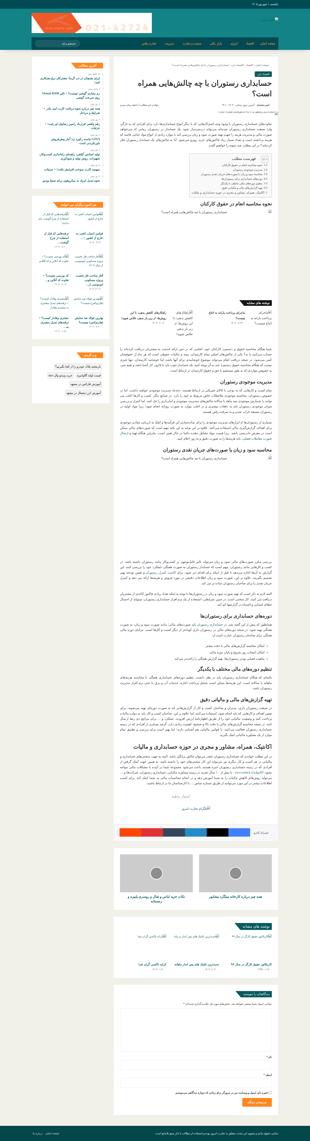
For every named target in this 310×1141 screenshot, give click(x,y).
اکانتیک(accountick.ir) (249, 772)
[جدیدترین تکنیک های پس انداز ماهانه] (196, 947)
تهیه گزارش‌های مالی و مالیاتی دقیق (242, 187)
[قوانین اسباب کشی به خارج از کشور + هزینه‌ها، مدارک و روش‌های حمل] (88, 220)
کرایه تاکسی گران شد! (152, 964)
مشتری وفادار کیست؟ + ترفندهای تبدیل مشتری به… (54, 322)
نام (269, 1056)
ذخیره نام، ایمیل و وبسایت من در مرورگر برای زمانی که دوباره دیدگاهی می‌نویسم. (221, 1092)
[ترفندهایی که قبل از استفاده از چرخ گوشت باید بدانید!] (53, 220)
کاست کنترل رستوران (161, 572)
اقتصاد (250, 43)
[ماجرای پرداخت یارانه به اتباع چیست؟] (260, 318)
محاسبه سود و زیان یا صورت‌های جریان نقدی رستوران (232, 174)
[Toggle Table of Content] (262, 159)
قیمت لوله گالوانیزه (89, 375)
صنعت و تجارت (192, 43)
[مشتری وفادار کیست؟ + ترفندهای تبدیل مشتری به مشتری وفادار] (53, 305)
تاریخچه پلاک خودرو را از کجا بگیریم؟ (78, 366)
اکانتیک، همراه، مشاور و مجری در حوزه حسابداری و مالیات (227, 192)
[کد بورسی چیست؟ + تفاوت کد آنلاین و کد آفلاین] (53, 263)
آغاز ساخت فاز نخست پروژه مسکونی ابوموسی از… (89, 280)
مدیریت (169, 43)
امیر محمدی (263, 104)
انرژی (234, 43)
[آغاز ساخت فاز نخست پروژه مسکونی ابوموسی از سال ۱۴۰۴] (88, 263)
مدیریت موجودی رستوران (248, 169)
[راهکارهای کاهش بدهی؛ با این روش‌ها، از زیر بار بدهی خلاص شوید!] (181, 323)
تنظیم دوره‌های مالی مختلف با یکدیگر (242, 183)
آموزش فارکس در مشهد (85, 384)
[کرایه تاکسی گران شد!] (143, 947)
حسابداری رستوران (210, 624)
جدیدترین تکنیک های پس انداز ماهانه (196, 964)
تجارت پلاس (149, 43)
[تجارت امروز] (269, 19)
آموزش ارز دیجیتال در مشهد (83, 393)
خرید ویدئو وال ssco (60, 375)
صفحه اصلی (267, 43)
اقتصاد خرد (237, 65)
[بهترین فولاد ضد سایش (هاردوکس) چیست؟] (88, 305)
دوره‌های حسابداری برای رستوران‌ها (242, 178)
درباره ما (38, 1133)
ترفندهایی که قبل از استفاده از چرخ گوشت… (56, 238)
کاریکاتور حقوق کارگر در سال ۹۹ (251, 964)
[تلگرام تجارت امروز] (196, 808)
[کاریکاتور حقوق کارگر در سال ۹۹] (248, 947)
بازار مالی (216, 43)
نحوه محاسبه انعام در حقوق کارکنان (242, 165)
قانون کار (155, 365)
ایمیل (267, 1074)
